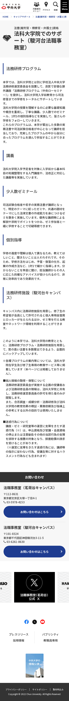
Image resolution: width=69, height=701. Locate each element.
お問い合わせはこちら (34, 512)
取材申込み (58, 689)
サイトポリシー (39, 689)
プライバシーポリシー (16, 689)
